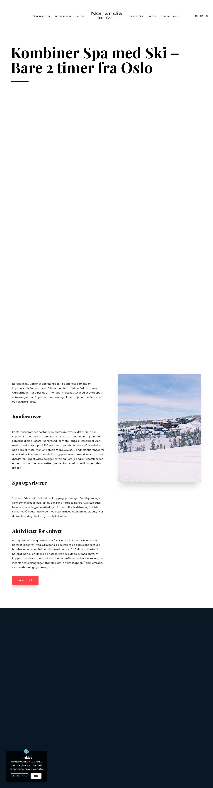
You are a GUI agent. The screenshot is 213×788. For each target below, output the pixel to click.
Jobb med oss (169, 16)
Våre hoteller (41, 16)
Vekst (152, 16)
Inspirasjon (63, 16)
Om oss (80, 16)
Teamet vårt (136, 16)
